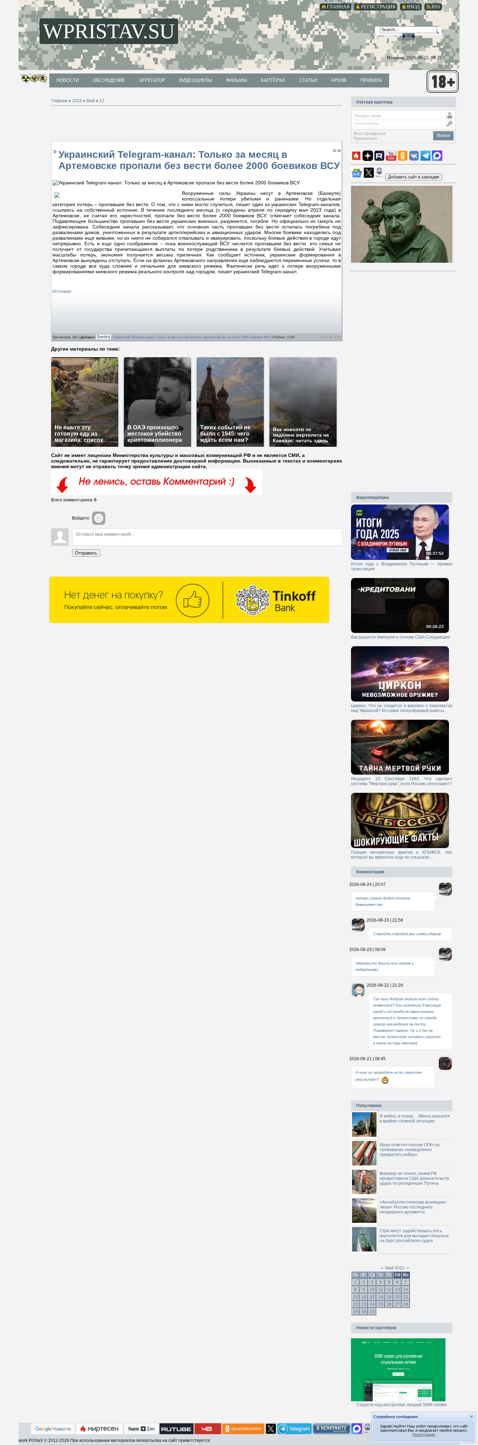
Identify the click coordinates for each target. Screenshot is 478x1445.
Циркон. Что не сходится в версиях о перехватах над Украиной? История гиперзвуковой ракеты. (401, 708)
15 (355, 1297)
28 (405, 1304)
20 (397, 1297)
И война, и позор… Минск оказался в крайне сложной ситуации (415, 1118)
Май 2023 (395, 1268)
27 (397, 1304)
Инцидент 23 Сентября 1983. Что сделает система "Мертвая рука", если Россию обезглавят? (401, 781)
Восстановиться (369, 133)
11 (380, 1289)
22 (355, 1304)
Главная (59, 100)
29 (355, 1311)
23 (363, 1304)
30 (363, 1311)
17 (101, 100)
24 (372, 1304)
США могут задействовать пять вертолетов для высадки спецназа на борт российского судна (414, 1235)
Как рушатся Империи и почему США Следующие (400, 637)
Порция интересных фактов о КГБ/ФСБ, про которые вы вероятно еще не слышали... (401, 855)
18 (380, 1297)
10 (372, 1289)
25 (380, 1304)
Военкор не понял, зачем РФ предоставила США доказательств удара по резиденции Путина (414, 1178)
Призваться (365, 138)
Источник (61, 291)
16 (363, 1297)
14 (405, 1289)
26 (389, 1304)
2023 (77, 100)
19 (389, 1297)
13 (397, 1289)
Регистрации (424, 1434)
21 (405, 1297)
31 (372, 1311)
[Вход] (98, 518)
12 (389, 1289)
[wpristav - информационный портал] (413, 176)
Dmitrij (104, 336)
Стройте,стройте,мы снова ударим (407, 934)
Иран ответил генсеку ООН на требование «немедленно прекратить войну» (410, 1149)
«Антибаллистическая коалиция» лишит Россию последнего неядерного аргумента (413, 1207)
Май (90, 100)
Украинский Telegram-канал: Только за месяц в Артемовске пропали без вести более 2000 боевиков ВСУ (192, 337)
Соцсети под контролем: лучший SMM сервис (402, 1404)
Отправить (86, 553)
